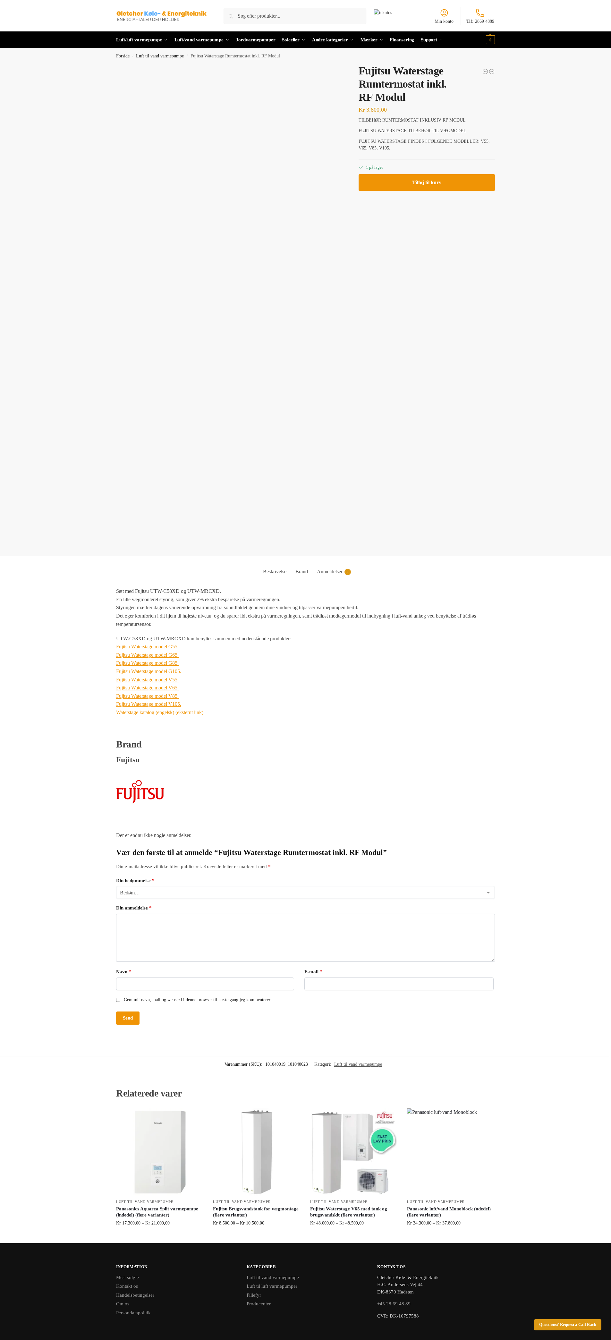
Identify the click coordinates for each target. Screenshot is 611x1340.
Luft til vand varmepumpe (160, 56)
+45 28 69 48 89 (394, 1303)
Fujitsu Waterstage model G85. (147, 663)
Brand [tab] (301, 571)
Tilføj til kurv (426, 182)
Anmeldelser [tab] (333, 571)
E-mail (313, 971)
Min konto (444, 21)
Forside (123, 56)
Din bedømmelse (135, 880)
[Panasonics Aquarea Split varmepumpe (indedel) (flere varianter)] (159, 1152)
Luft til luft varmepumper (272, 1286)
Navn (123, 971)
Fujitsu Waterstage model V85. (147, 696)
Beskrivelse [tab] (274, 571)
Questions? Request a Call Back (567, 1324)
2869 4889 (480, 21)
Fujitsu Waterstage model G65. (147, 655)
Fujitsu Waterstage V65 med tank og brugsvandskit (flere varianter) (348, 1212)
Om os (122, 1303)
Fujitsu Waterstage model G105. (148, 671)
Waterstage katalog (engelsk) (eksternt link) (159, 712)
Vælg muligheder (159, 1236)
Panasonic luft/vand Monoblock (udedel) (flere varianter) (449, 1212)
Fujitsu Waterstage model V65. (147, 687)
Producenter (259, 1303)
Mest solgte (127, 1277)
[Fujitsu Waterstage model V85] (485, 71)
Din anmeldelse (134, 907)
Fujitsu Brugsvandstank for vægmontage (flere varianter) (256, 1212)
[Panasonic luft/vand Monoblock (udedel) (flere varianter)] (450, 1152)
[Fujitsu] (305, 792)
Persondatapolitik (133, 1312)
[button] (489, 40)
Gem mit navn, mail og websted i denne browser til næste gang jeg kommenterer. (197, 999)
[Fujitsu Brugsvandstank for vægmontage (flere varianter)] (256, 1152)
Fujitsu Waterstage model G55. (147, 646)
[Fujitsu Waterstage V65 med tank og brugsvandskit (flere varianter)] (353, 1152)
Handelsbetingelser (135, 1295)
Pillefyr (254, 1295)
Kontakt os (127, 1286)
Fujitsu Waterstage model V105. (148, 704)
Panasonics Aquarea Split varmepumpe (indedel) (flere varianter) (157, 1212)
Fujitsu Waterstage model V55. (147, 679)
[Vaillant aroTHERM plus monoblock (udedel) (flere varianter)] (491, 71)
